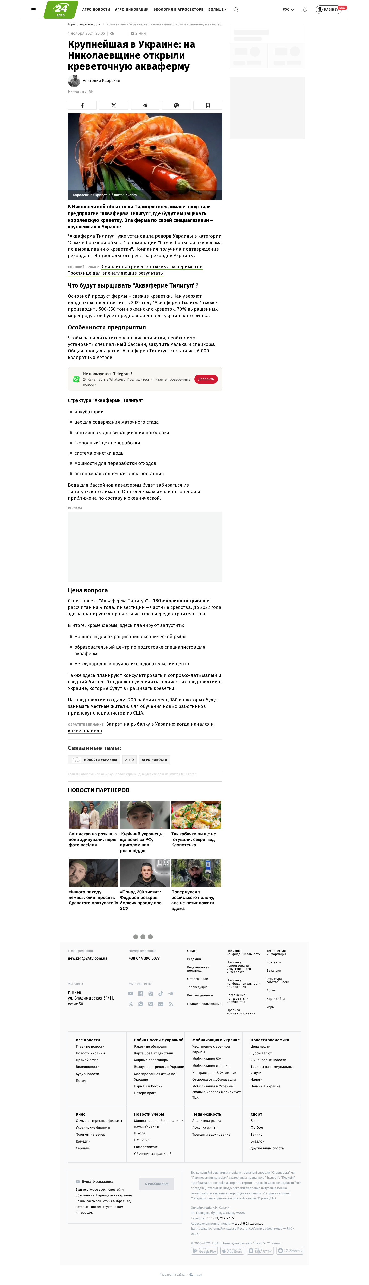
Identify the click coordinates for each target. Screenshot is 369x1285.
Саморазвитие (146, 1147)
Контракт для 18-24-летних (214, 1072)
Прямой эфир (87, 1060)
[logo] (61, 9)
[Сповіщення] (305, 9)
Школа (139, 1133)
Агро (72, 24)
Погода (82, 1081)
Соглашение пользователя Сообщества (237, 999)
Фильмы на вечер (90, 1134)
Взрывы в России (148, 1086)
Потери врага (145, 1093)
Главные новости (90, 1046)
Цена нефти (260, 1046)
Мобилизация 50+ (206, 1059)
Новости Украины (90, 1053)
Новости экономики (270, 1040)
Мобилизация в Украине (216, 1040)
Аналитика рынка (206, 1121)
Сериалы (83, 1148)
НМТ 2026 (141, 1140)
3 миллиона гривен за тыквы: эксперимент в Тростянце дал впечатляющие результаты (135, 270)
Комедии (83, 1141)
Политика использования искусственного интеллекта (239, 967)
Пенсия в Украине (265, 1086)
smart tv (260, 1250)
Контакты (274, 962)
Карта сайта (276, 999)
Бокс (254, 1121)
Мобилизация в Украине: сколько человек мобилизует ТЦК (216, 1092)
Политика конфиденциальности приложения (243, 984)
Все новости (88, 1040)
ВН (91, 92)
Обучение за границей (152, 1154)
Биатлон (257, 1141)
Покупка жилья (204, 1127)
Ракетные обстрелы (150, 1046)
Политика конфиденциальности (243, 952)
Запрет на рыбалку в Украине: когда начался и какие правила (141, 727)
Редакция (194, 959)
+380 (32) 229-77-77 (219, 1218)
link (130, 993)
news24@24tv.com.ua (88, 958)
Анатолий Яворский (101, 81)
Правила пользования (204, 1004)
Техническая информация (277, 952)
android (204, 1250)
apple (232, 1250)
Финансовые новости (268, 1060)
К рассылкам (156, 1184)
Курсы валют (261, 1053)
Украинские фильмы (93, 1127)
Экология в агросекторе (178, 9)
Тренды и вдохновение (211, 1134)
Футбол (257, 1127)
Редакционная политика (198, 969)
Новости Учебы (149, 1114)
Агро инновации (132, 9)
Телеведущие (197, 987)
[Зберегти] (208, 105)
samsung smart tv (289, 1250)
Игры (271, 1007)
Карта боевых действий (153, 1053)
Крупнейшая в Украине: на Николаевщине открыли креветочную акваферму (164, 24)
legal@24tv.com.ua (249, 1223)
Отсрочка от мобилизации (214, 1079)
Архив (271, 990)
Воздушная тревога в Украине (159, 1067)
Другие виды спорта (267, 1148)
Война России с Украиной (158, 1040)
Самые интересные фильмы (99, 1121)
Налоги (257, 1079)
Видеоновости (88, 1067)
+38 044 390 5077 (144, 958)
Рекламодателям (200, 995)
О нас (191, 951)
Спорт (256, 1114)
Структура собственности (278, 980)
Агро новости (96, 9)
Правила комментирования (241, 1012)
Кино (81, 1114)
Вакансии (274, 970)
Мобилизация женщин (211, 1066)
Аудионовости (87, 1074)
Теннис (256, 1134)
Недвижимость (206, 1114)
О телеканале (197, 979)
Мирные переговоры (151, 1060)
